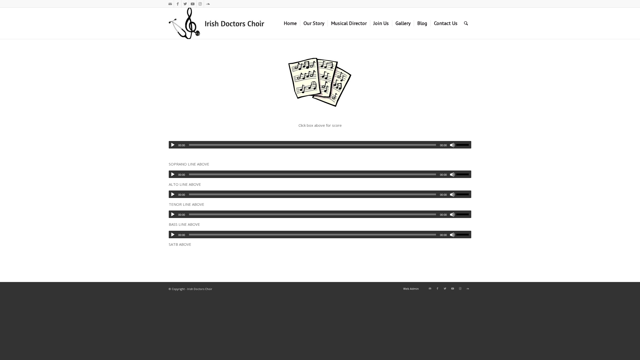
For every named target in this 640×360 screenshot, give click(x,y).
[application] (320, 174)
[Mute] (452, 174)
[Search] (466, 23)
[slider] (463, 174)
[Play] (172, 145)
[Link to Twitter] (185, 4)
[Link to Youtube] (192, 4)
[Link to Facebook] (177, 4)
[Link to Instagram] (200, 4)
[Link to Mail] (170, 4)
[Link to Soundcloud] (208, 4)
